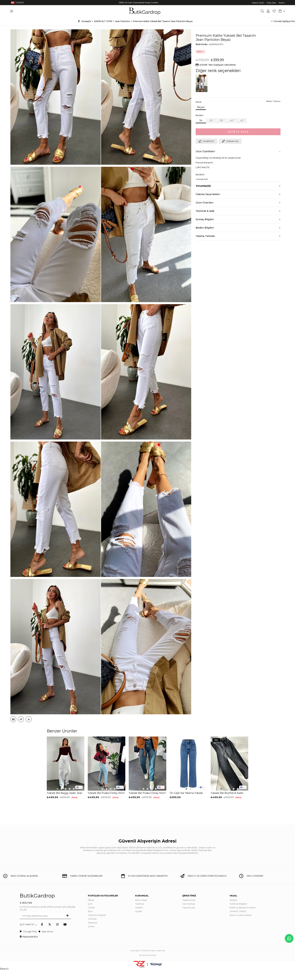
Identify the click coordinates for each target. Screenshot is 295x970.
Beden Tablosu (273, 101)
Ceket (91, 907)
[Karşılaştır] (21, 719)
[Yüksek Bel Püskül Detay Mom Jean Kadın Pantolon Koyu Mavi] (147, 763)
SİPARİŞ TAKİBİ (238, 911)
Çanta (91, 926)
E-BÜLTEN (26, 902)
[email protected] (147, 955)
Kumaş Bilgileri (205, 219)
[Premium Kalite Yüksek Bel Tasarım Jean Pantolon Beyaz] (202, 83)
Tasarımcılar (188, 907)
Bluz (90, 911)
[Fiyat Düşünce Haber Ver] (29, 719)
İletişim (233, 900)
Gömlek (92, 918)
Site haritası (188, 903)
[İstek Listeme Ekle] (13, 719)
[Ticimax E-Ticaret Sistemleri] (156, 964)
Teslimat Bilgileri (238, 903)
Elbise (91, 900)
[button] (57, 789)
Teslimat (139, 903)
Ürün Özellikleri (205, 151)
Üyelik (138, 911)
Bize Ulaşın (141, 900)
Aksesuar (92, 922)
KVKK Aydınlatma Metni (242, 907)
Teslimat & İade (205, 211)
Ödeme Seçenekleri (208, 194)
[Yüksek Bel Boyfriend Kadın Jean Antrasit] (229, 763)
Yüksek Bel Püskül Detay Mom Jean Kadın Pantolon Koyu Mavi (147, 793)
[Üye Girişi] (268, 11)
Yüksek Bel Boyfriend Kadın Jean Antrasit (227, 793)
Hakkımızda (188, 900)
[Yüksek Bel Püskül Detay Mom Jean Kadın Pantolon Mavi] (106, 763)
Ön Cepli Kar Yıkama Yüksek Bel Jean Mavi (186, 793)
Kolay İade (271, 3)
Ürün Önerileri (204, 202)
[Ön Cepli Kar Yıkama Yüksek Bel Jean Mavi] (188, 763)
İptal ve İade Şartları (241, 915)
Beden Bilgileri (205, 227)
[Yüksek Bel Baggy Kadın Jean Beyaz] (65, 763)
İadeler (139, 907)
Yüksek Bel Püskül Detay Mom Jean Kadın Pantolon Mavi (106, 793)
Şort (90, 903)
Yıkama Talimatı (205, 236)
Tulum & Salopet (97, 915)
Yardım (281, 3)
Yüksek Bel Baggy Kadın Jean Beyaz (64, 793)
